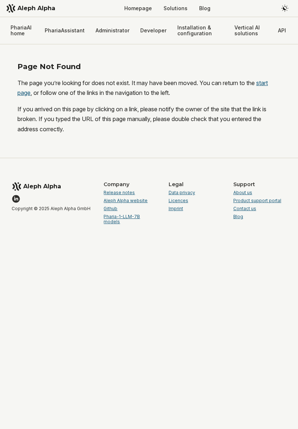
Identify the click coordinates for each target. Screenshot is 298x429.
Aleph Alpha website (126, 200)
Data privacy (182, 192)
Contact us (244, 208)
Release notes (119, 192)
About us (242, 192)
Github (110, 208)
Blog (238, 216)
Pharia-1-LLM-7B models (122, 219)
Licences (178, 200)
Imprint (176, 208)
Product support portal (257, 200)
